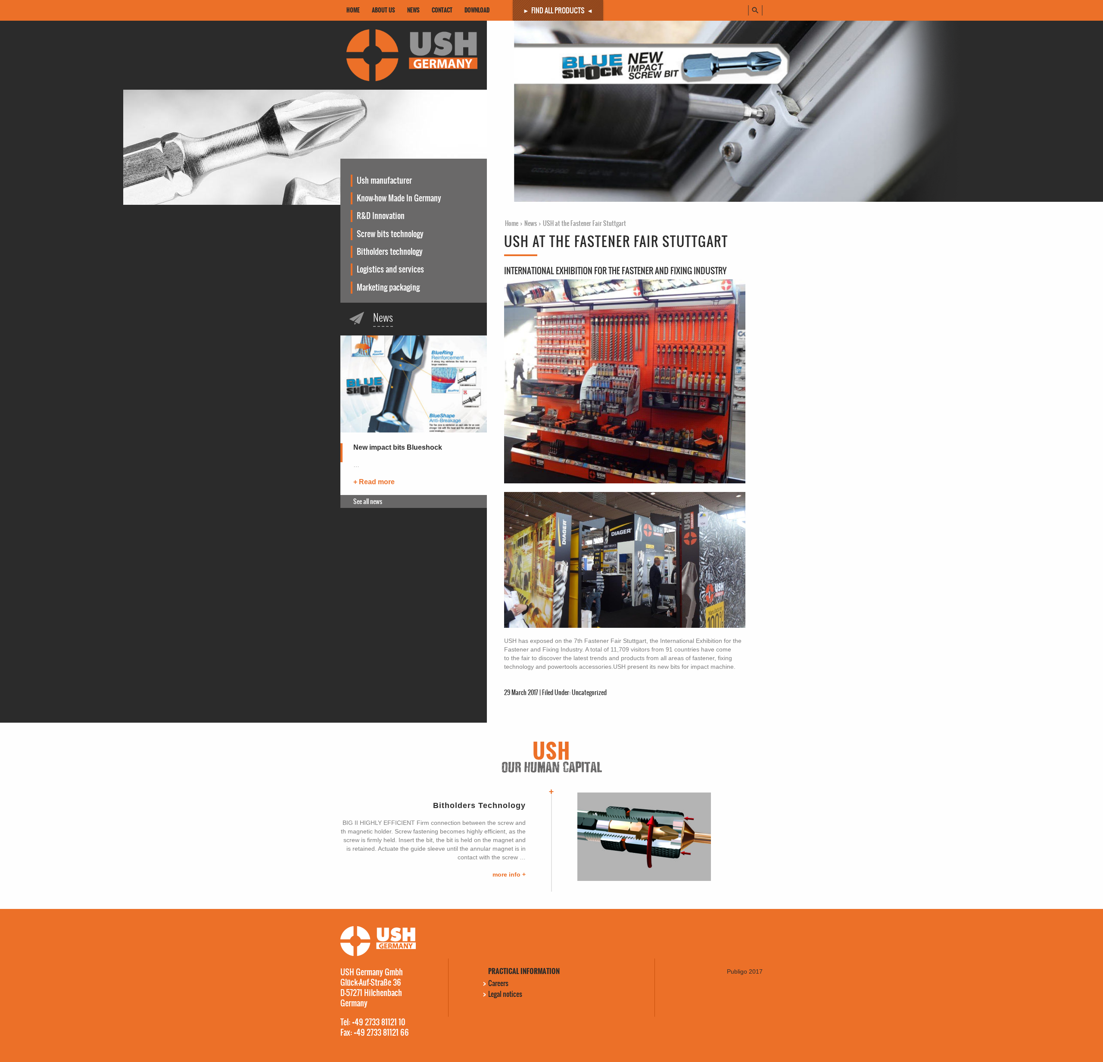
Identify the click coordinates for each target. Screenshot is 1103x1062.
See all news (367, 501)
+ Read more (374, 482)
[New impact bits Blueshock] (413, 389)
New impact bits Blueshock (397, 447)
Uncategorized (589, 692)
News (530, 223)
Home (511, 223)
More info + (509, 874)
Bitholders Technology (479, 805)
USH (405, 55)
